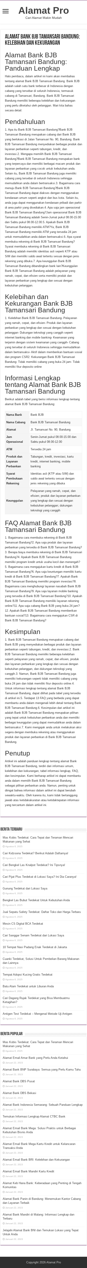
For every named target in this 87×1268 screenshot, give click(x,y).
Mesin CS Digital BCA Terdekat (23, 923)
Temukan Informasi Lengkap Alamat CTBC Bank (34, 1116)
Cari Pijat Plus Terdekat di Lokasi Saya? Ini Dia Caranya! (40, 876)
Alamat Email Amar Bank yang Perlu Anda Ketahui (35, 1057)
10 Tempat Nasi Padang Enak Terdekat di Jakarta (35, 947)
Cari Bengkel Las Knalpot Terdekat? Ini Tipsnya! (34, 865)
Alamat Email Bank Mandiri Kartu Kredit (28, 1171)
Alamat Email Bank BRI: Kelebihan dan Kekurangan (36, 1159)
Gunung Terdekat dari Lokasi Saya (25, 888)
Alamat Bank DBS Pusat (19, 1081)
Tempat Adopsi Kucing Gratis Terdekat (27, 974)
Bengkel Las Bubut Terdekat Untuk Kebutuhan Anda (36, 900)
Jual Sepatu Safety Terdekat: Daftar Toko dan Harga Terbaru (42, 912)
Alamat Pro (43, 10)
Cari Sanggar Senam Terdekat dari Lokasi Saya (33, 935)
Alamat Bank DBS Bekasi (19, 1093)
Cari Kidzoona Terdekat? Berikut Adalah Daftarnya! (35, 853)
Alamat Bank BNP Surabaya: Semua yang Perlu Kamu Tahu (42, 1069)
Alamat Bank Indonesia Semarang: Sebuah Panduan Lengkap (43, 1104)
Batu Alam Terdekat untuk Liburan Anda (28, 986)
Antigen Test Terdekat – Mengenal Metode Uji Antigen (37, 1013)
